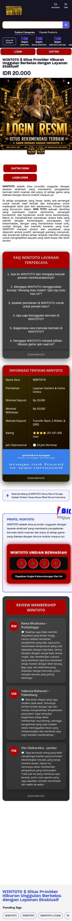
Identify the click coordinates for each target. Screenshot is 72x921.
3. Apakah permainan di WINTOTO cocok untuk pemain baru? (36, 304)
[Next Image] (69, 114)
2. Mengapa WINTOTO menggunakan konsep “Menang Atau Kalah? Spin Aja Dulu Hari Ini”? (36, 290)
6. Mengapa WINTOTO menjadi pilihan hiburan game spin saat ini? (36, 342)
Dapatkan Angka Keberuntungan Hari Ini (38, 576)
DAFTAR (54, 51)
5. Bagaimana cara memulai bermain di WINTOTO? (36, 329)
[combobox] (33, 25)
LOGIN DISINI (20, 177)
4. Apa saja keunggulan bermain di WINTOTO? (36, 317)
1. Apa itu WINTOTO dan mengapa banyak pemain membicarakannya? (36, 275)
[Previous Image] (2, 114)
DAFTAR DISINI (20, 168)
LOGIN (18, 51)
